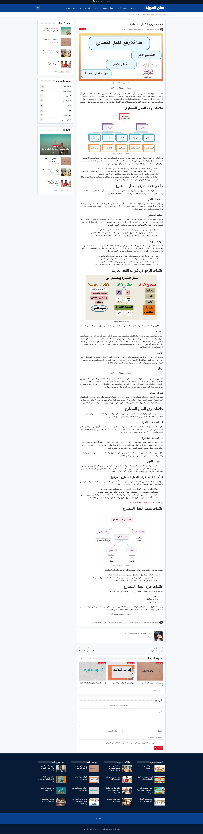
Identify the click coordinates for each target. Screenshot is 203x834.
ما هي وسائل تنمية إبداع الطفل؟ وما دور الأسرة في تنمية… (50, 30)
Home (98, 819)
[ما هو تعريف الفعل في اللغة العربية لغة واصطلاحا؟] (94, 802)
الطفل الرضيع (66, 120)
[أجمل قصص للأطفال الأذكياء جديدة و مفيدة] (159, 802)
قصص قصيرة (70, 8)
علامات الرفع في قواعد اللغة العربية (149, 622)
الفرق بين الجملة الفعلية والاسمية (142, 502)
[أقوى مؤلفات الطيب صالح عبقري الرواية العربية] (61, 768)
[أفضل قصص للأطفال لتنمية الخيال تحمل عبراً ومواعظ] (159, 790)
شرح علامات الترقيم (156, 651)
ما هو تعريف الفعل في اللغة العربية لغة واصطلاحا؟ (79, 801)
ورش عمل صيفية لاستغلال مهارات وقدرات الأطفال (114, 768)
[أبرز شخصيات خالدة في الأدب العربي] (61, 790)
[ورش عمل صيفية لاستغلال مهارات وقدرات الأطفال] (66, 53)
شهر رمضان (67, 115)
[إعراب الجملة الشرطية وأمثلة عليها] (92, 671)
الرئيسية (134, 8)
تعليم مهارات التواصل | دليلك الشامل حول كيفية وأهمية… (112, 790)
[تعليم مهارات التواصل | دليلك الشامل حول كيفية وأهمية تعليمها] (127, 790)
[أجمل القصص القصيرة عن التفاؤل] (159, 768)
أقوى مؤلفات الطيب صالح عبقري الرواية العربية (47, 768)
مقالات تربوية (108, 8)
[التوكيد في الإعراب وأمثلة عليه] (121, 671)
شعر (96, 8)
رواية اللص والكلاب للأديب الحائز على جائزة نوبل (46, 779)
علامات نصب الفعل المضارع (100, 622)
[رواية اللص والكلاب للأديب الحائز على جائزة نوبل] (61, 779)
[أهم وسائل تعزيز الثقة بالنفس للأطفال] (66, 64)
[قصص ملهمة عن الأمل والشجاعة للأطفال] (159, 779)
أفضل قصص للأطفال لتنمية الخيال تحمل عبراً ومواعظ (145, 790)
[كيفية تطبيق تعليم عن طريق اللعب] (127, 802)
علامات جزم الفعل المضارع (131, 622)
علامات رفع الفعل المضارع (115, 622)
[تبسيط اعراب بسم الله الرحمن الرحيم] (150, 671)
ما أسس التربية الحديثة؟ (87, 651)
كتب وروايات (85, 8)
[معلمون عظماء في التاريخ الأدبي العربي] (61, 802)
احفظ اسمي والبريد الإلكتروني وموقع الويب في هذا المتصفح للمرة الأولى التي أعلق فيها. (133, 743)
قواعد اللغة (122, 8)
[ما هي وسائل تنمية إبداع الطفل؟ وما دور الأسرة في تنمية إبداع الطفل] (66, 31)
